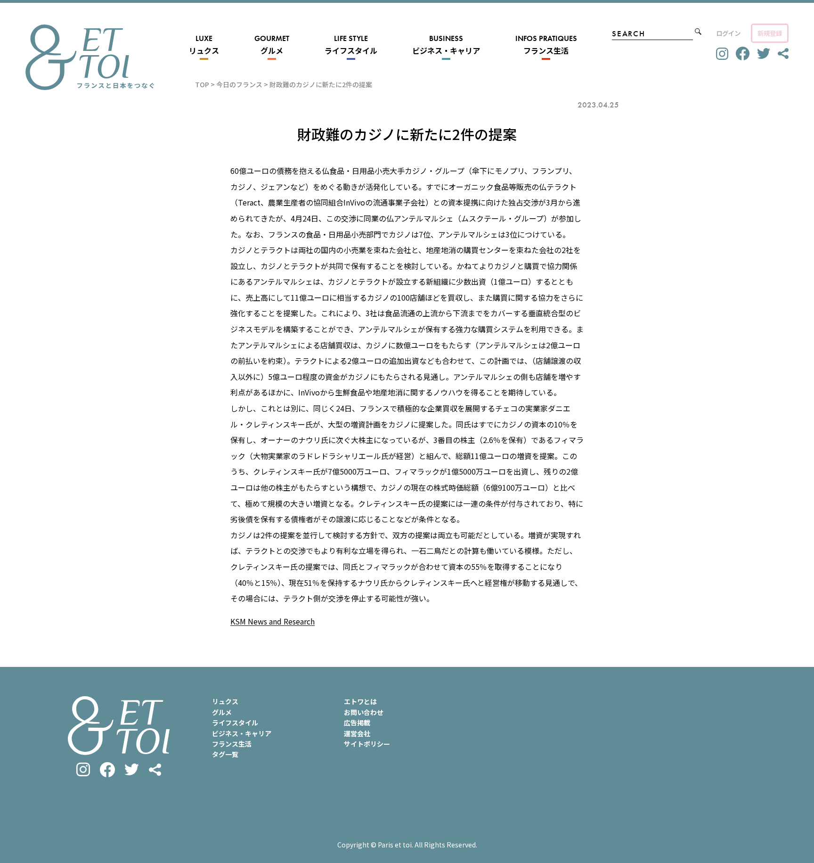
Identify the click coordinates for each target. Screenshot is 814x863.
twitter (763, 53)
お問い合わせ (363, 712)
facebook (742, 53)
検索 (698, 31)
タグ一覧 (225, 754)
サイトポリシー (367, 743)
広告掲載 (357, 722)
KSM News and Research (272, 621)
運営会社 (357, 733)
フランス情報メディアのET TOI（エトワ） (89, 57)
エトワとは (360, 701)
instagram (722, 54)
